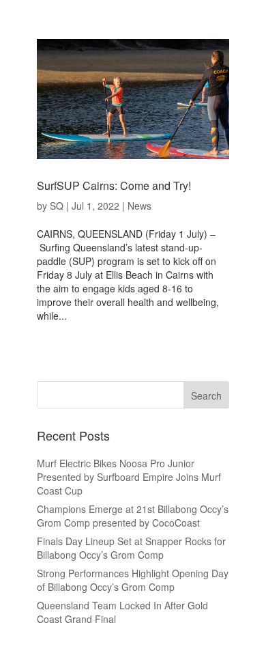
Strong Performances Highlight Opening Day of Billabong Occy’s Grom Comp (132, 580)
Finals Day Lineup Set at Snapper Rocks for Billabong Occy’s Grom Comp (131, 547)
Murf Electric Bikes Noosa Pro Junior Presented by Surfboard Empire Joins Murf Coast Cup (129, 476)
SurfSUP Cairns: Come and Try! (114, 185)
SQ (56, 205)
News (139, 205)
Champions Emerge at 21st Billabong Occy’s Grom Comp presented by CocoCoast (132, 515)
